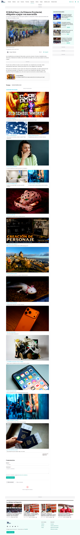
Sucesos (68, 19)
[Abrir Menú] (78, 2)
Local (68, 34)
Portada (9, 1)
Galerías (14, 1)
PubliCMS (26, 529)
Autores (42, 525)
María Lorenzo (13, 517)
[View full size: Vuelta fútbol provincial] (27, 33)
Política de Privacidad (54, 527)
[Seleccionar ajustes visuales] (75, 2)
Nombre (8, 462)
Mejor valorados (20, 482)
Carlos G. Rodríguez (32, 517)
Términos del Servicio (54, 525)
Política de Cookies (54, 529)
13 (41, 52)
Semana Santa (54, 1)
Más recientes (10, 482)
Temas (42, 527)
